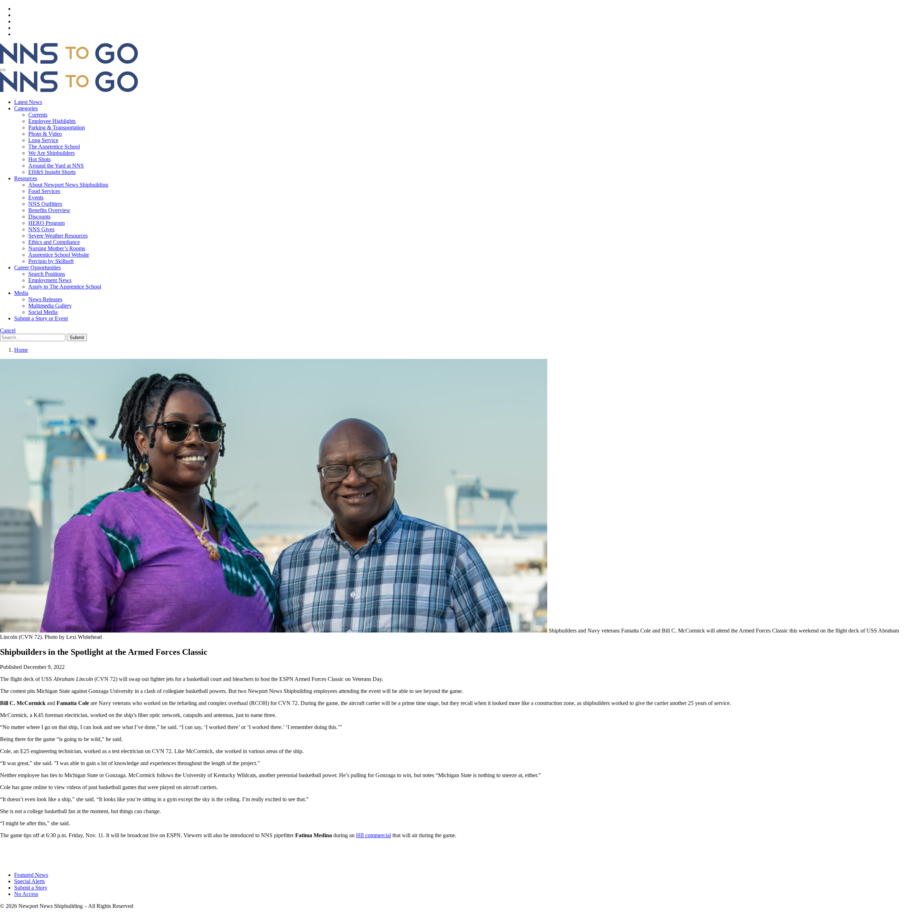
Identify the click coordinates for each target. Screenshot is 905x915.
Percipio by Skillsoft (51, 261)
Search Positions (46, 274)
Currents (37, 115)
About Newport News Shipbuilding (68, 185)
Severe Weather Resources (58, 236)
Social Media (43, 312)
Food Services (44, 191)
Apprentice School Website (58, 255)
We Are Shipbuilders (51, 153)
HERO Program (46, 223)
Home (21, 350)
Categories (26, 108)
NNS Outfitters (45, 204)
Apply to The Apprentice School (64, 287)
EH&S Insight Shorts (52, 172)
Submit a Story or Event (41, 318)
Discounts (39, 217)
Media (21, 293)
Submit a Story (30, 888)
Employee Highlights (52, 121)
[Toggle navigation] (3, 70)
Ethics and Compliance (54, 242)
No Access (26, 894)
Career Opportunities (37, 267)
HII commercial (373, 835)
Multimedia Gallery (50, 306)
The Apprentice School (54, 147)
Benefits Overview (49, 210)
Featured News (31, 875)
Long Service (43, 140)
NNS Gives (41, 229)
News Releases (45, 299)
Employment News (49, 280)
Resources (25, 178)
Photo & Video (45, 134)
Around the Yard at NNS (56, 166)
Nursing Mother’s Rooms (56, 248)
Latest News (28, 102)
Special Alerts (29, 881)
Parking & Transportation (56, 127)
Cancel (8, 330)
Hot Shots (39, 159)
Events (35, 197)
